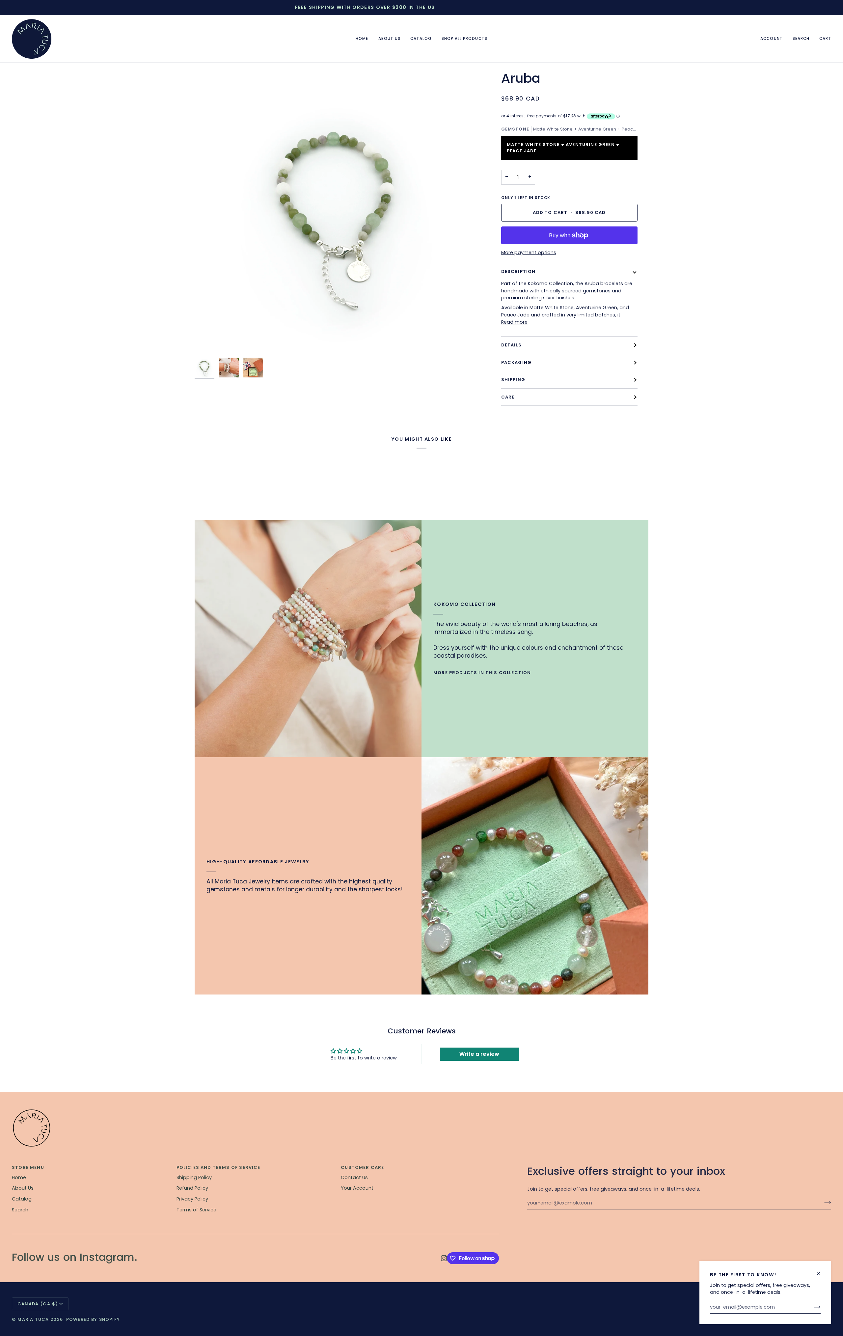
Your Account (357, 1188)
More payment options (528, 252)
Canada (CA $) (37, 1304)
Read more (514, 322)
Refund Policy (192, 1188)
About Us (23, 1188)
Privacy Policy (192, 1199)
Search (20, 1209)
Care (508, 397)
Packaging (516, 362)
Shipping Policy (194, 1177)
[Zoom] (336, 213)
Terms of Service (196, 1209)
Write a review (479, 1054)
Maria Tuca (33, 1319)
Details (511, 345)
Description (518, 271)
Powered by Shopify (93, 1319)
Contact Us (354, 1177)
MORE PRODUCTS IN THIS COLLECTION (482, 672)
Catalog (22, 1199)
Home (19, 1177)
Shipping (513, 379)
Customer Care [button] (362, 1167)
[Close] (821, 1270)
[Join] (812, 1307)
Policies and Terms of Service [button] (218, 1167)
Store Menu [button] (28, 1167)
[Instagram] (444, 1258)
